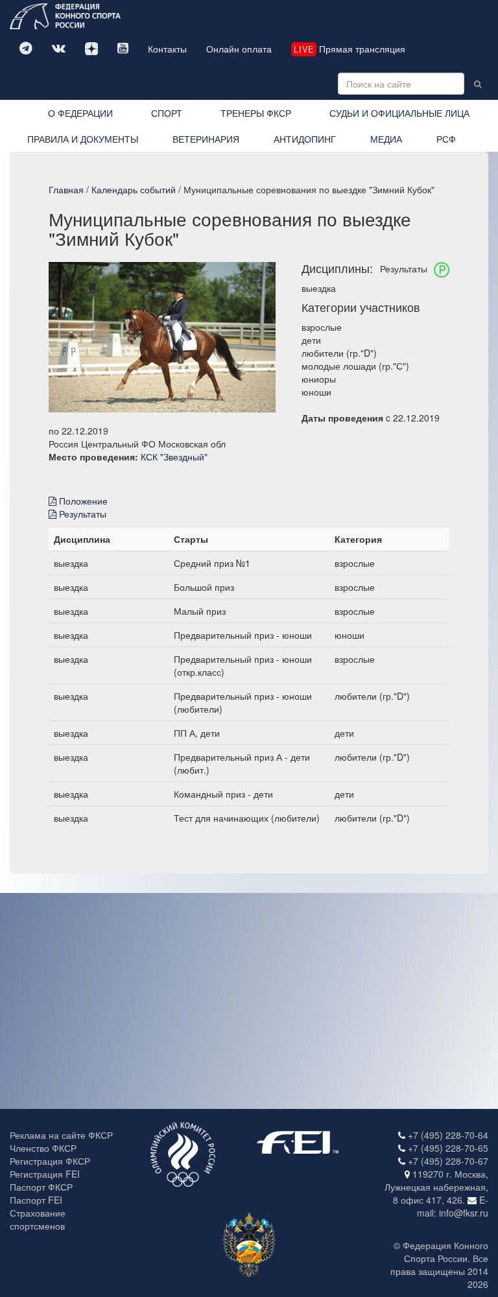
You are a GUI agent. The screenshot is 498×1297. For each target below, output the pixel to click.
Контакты (167, 48)
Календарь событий (133, 189)
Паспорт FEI (36, 1199)
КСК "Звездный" (174, 456)
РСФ (446, 138)
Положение (82, 500)
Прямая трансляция (349, 48)
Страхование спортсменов (37, 1219)
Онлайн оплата (239, 48)
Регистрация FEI (45, 1173)
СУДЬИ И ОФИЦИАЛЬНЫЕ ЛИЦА (399, 112)
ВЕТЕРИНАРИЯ (205, 138)
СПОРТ (166, 112)
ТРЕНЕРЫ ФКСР (255, 112)
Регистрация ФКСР (50, 1160)
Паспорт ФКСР (41, 1186)
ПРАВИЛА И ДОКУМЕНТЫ (82, 138)
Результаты (81, 513)
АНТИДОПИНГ (305, 138)
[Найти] (477, 83)
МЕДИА (386, 138)
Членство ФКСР (43, 1147)
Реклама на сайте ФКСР (61, 1134)
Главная (66, 189)
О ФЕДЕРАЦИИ (80, 112)
